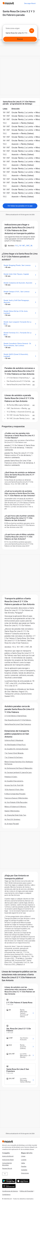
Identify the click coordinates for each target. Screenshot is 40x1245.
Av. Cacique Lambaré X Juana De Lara (18, 772)
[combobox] (20, 29)
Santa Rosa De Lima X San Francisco (18, 724)
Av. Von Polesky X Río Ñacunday (16, 802)
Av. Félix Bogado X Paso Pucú (15, 745)
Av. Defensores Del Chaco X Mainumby (18, 768)
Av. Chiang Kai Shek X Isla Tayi (15, 815)
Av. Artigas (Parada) (12, 824)
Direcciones (25, 1173)
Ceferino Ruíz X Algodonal (14, 740)
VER (33, 378)
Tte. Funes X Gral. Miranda (14, 753)
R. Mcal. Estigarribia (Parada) (15, 794)
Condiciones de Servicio (10, 1191)
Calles (23, 1163)
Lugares (23, 1160)
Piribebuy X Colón (11, 777)
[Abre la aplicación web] (8, 1186)
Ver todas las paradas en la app (20, 206)
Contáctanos (6, 1194)
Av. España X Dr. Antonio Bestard (16, 749)
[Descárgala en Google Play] (8, 1181)
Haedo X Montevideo (12, 811)
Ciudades (24, 1170)
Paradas (23, 1166)
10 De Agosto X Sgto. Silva (14, 789)
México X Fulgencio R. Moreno (15, 807)
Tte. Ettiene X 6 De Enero (14, 757)
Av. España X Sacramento (14, 781)
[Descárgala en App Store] (22, 1181)
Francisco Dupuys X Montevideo (16, 798)
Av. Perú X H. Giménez (12, 819)
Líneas (23, 1156)
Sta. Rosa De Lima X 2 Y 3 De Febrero (18, 720)
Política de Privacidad (26, 1191)
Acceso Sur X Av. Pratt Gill (14, 785)
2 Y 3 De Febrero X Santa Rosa (15, 716)
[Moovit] (8, 3)
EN (5, 1173)
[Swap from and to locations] (31, 30)
